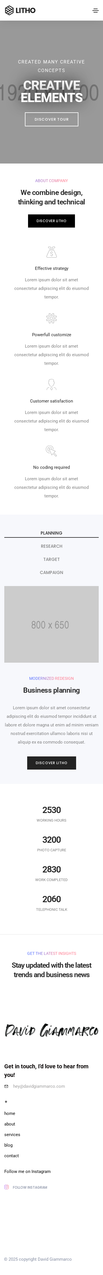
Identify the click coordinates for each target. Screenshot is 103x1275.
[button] (51, 119)
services (12, 1134)
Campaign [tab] (51, 572)
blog (8, 1145)
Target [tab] (51, 559)
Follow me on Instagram (27, 1171)
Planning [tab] (51, 533)
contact (11, 1155)
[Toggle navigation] (95, 11)
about (9, 1124)
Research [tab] (51, 546)
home (9, 1113)
